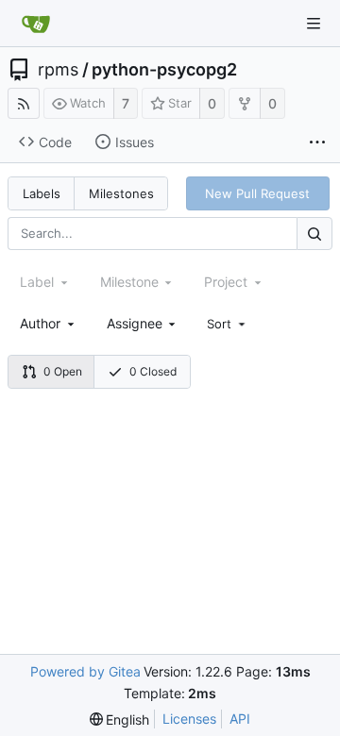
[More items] (317, 142)
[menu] (228, 324)
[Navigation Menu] (314, 24)
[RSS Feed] (24, 103)
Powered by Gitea (85, 671)
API (240, 719)
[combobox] (49, 323)
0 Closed (153, 371)
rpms (58, 69)
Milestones (121, 193)
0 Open (62, 371)
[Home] (35, 24)
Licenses (189, 719)
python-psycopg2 (164, 69)
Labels (41, 193)
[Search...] (314, 233)
